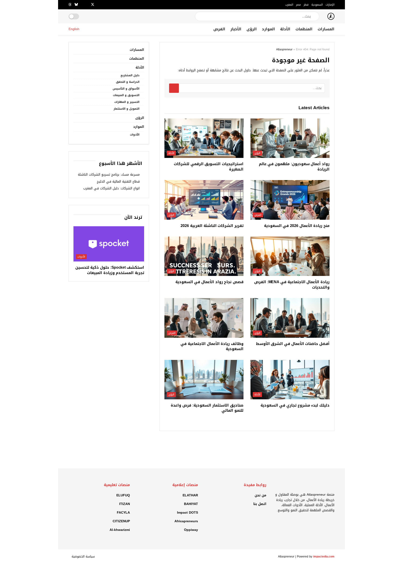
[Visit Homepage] (330, 16)
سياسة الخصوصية (83, 556)
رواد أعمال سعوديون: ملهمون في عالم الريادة (294, 166)
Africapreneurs (186, 521)
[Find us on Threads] (70, 4)
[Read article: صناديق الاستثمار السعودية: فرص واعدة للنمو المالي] (203, 380)
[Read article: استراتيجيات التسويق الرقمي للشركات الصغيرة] (203, 138)
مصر (298, 4)
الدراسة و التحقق (127, 82)
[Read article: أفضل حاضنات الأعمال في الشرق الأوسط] (290, 318)
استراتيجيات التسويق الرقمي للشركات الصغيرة (208, 166)
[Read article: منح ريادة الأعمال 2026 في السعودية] (290, 200)
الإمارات (330, 4)
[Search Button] (199, 16)
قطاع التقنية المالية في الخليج (118, 181)
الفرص (219, 29)
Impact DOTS (187, 512)
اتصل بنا (259, 504)
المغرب (289, 4)
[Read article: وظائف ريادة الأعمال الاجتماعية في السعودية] (203, 318)
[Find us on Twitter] (92, 4)
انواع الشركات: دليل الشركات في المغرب (111, 188)
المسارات (326, 29)
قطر (306, 4)
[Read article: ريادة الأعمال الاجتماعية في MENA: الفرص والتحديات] (290, 256)
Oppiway (191, 530)
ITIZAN (124, 504)
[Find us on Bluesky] (76, 4)
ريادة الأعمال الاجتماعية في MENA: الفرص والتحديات (292, 284)
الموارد (268, 29)
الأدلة (285, 29)
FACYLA (123, 512)
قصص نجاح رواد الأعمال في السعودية (209, 281)
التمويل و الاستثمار (126, 108)
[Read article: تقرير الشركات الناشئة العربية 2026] (203, 200)
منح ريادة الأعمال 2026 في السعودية (297, 225)
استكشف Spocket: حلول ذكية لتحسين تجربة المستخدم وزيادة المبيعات (109, 270)
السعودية (317, 4)
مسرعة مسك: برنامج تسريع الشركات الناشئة (109, 174)
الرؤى (252, 29)
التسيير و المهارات (126, 102)
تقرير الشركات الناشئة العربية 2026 (212, 225)
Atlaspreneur (284, 49)
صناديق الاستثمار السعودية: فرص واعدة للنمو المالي (207, 408)
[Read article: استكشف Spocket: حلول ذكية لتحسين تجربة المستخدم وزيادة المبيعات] (108, 244)
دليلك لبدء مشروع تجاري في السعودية (295, 405)
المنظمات (304, 29)
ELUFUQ (123, 495)
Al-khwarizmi (120, 530)
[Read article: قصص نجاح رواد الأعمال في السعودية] (203, 256)
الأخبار (235, 29)
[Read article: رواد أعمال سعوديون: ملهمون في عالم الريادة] (290, 138)
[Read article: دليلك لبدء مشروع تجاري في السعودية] (290, 380)
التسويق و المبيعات (126, 95)
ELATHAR (190, 495)
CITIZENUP (121, 521)
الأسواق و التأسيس (126, 88)
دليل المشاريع (130, 75)
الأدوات (134, 134)
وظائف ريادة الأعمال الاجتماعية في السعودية (212, 346)
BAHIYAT (191, 504)
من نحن (260, 495)
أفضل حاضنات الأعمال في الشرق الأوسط (293, 343)
